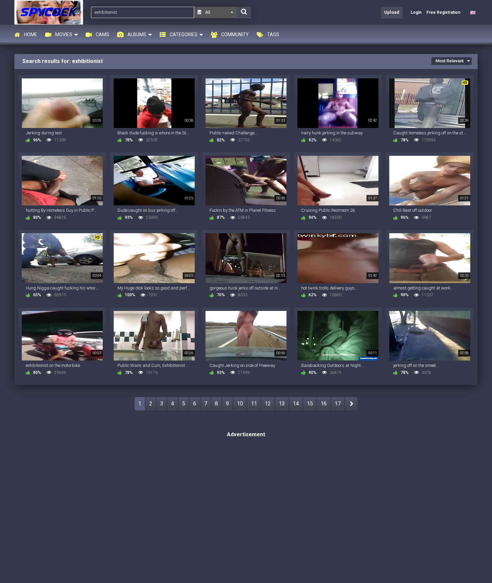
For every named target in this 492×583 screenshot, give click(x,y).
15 (310, 403)
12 (268, 403)
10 (240, 403)
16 (324, 403)
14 (296, 403)
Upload (391, 12)
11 (254, 403)
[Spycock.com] (50, 12)
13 (282, 403)
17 (338, 403)
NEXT (351, 403)
